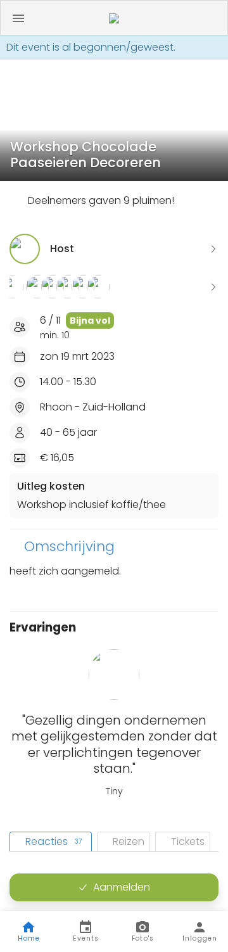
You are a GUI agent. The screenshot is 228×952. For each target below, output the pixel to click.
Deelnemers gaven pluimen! (101, 200)
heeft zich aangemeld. (65, 571)
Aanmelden (121, 887)
